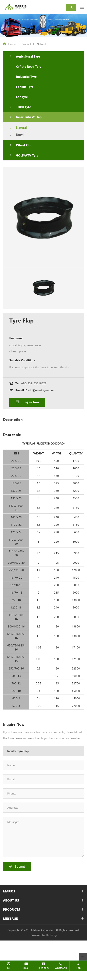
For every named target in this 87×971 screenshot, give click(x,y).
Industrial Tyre (26, 77)
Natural (41, 44)
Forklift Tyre (24, 87)
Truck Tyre (23, 107)
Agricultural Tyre (28, 56)
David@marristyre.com (39, 390)
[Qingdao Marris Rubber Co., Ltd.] (16, 7)
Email (26, 967)
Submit (20, 866)
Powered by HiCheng (44, 935)
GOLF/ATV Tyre (27, 155)
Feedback (43, 967)
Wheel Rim (23, 145)
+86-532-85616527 (34, 383)
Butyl (19, 134)
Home (12, 44)
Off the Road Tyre (28, 66)
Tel (8, 967)
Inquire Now (31, 402)
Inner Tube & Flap (28, 117)
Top (78, 967)
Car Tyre (22, 97)
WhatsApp (61, 967)
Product (26, 44)
